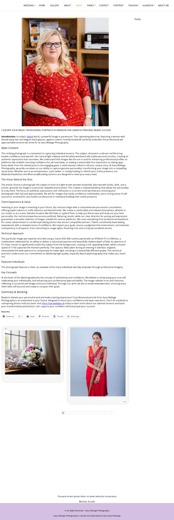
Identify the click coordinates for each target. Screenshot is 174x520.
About (67, 5)
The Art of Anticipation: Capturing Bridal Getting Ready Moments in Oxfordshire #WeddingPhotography (30, 378)
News (79, 5)
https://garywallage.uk (53, 303)
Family (90, 5)
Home (42, 5)
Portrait (119, 5)
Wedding (29, 5)
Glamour (147, 5)
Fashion (133, 5)
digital (30, 136)
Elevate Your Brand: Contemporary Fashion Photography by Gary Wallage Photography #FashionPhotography (101, 400)
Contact (104, 5)
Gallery (54, 5)
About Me (163, 5)
